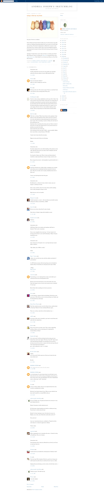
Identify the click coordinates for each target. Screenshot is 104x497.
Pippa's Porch (33, 269)
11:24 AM (32, 214)
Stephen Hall (33, 336)
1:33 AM (32, 194)
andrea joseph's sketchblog (52, 6)
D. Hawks (32, 449)
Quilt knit (32, 114)
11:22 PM (32, 368)
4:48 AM (32, 203)
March (64, 76)
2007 (63, 98)
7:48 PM (32, 110)
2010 (63, 54)
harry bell (32, 207)
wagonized (32, 431)
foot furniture (43, 62)
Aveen (31, 293)
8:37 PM (32, 177)
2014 (63, 46)
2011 (63, 52)
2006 (63, 100)
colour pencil (34, 62)
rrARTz (31, 316)
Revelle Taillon (33, 351)
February (65, 78)
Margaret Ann (33, 198)
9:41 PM (32, 300)
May (64, 72)
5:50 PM (32, 466)
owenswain (32, 274)
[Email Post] (53, 60)
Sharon (31, 325)
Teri (31, 384)
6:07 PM (32, 93)
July (64, 68)
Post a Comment (30, 484)
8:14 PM (32, 162)
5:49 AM (32, 453)
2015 (63, 44)
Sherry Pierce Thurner (34, 304)
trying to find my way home (68, 87)
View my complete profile (67, 34)
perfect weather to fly (67, 83)
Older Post (56, 486)
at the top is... (65, 89)
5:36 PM (32, 446)
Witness (32, 476)
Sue (31, 457)
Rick (31, 87)
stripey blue (44, 55)
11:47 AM (32, 473)
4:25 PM (32, 252)
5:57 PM (32, 271)
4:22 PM (32, 237)
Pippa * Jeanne (33, 256)
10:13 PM (32, 322)
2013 (63, 48)
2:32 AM (32, 437)
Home (42, 486)
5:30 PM (32, 348)
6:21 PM (32, 362)
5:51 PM (32, 84)
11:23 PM (32, 381)
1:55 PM (32, 332)
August (64, 66)
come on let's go (66, 81)
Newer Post (29, 486)
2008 (63, 96)
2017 (63, 40)
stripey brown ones (31, 57)
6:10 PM (32, 290)
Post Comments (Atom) (37, 489)
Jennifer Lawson (33, 217)
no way (31, 165)
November (65, 60)
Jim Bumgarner (33, 97)
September (65, 64)
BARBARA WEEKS (34, 365)
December (65, 58)
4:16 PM (32, 221)
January (65, 80)
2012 (63, 50)
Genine (31, 78)
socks (48, 62)
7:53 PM (32, 143)
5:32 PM (32, 75)
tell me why (65, 85)
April (64, 74)
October (65, 62)
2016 (63, 42)
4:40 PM (32, 428)
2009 (63, 56)
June (64, 70)
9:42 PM (32, 313)
